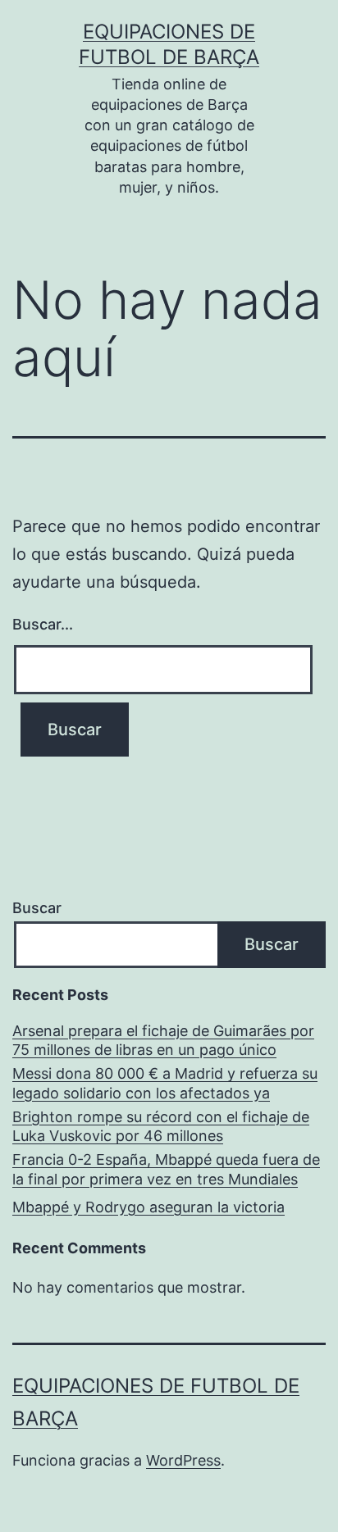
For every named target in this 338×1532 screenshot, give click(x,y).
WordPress (183, 1460)
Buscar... (42, 624)
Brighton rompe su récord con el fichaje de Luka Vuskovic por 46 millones (160, 1126)
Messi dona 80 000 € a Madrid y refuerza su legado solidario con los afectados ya (164, 1083)
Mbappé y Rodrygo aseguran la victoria (148, 1207)
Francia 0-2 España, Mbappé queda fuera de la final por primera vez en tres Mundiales (166, 1169)
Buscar (37, 907)
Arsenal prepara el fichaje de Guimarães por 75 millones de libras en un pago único (163, 1040)
